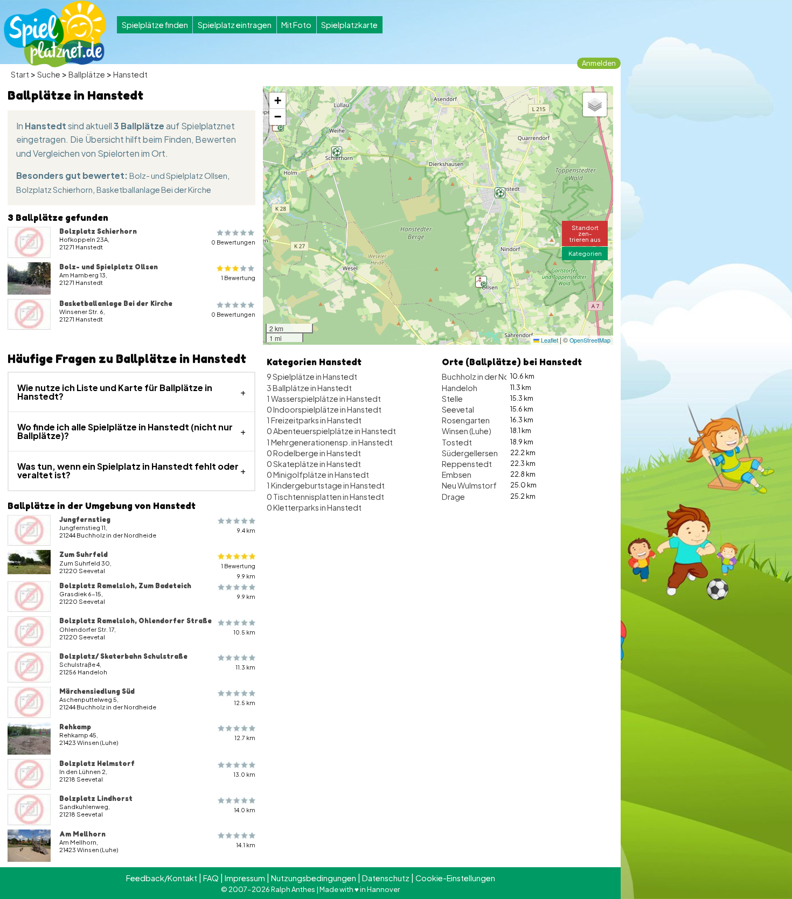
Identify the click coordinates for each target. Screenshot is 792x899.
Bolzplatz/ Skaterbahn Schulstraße (123, 656)
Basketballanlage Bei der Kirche (153, 189)
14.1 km (245, 844)
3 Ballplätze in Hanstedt (309, 388)
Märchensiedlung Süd (97, 691)
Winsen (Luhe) (466, 431)
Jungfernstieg (84, 519)
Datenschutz (385, 878)
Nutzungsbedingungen (313, 878)
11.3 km (245, 667)
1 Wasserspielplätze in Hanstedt (324, 398)
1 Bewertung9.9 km (238, 571)
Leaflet (548, 340)
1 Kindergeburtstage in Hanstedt (326, 485)
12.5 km (244, 702)
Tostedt (457, 442)
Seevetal (458, 409)
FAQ (211, 878)
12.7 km (244, 737)
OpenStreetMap (589, 340)
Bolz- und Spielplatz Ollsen (178, 175)
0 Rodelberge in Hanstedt (314, 453)
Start (20, 74)
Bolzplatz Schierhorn (54, 189)
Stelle (452, 398)
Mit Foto (296, 25)
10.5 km (244, 632)
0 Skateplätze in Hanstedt (314, 464)
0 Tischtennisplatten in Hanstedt (325, 496)
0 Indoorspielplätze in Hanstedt (324, 409)
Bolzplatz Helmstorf (97, 763)
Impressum (245, 878)
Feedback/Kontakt (161, 878)
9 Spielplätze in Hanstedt (312, 376)
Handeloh (459, 388)
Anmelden (599, 63)
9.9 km (246, 596)
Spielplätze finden (155, 25)
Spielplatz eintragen (235, 25)
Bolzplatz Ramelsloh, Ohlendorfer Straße (135, 620)
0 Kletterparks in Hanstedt (314, 507)
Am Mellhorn (82, 834)
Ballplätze (86, 74)
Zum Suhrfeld (83, 554)
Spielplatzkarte (349, 25)
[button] (481, 282)
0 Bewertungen (233, 242)
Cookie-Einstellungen (455, 878)
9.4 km (246, 530)
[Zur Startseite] (55, 34)
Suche (48, 74)
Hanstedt (130, 74)
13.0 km (244, 774)
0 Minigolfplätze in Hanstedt (318, 474)
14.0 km (244, 809)
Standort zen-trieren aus (585, 233)
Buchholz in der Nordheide (490, 376)
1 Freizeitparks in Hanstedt (314, 420)
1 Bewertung (238, 277)
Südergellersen (470, 453)
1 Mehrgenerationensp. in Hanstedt (330, 442)
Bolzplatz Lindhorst (96, 798)
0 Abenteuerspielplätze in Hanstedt (331, 431)
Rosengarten (466, 420)
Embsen (456, 474)
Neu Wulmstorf (469, 485)
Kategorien (585, 253)
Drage (453, 496)
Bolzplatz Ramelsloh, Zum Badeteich (125, 585)
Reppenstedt (467, 464)
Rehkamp (75, 726)
